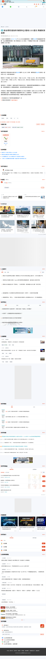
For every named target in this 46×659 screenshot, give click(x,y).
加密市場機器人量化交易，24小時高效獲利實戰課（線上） (17, 416)
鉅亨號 (15, 650)
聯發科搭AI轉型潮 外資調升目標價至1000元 (10, 154)
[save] (35, 7)
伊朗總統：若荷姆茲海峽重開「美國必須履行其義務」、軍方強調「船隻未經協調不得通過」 (7, 230)
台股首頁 (38, 124)
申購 (44, 476)
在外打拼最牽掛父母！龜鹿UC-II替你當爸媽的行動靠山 (39, 230)
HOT (6, 411)
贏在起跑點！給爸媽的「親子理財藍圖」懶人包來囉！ (11, 122)
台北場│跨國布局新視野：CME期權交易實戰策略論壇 (17, 411)
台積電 (5, 546)
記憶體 (5, 543)
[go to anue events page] (40, 4)
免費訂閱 (42, 634)
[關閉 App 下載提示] (1, 1)
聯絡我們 (37, 650)
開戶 (44, 491)
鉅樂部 (19, 650)
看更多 (43, 166)
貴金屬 (6, 492)
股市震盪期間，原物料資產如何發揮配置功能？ (7, 216)
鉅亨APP (11, 650)
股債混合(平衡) (7, 477)
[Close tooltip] (43, 10)
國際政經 (7, 356)
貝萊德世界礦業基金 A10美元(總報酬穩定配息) (10, 485)
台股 (3, 26)
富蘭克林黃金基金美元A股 (6, 490)
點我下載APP (14, 100)
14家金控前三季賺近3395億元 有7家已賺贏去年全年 (10, 197)
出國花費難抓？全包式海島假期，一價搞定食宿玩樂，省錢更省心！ (38, 216)
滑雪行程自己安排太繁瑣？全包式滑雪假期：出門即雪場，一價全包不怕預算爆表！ (22, 230)
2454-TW (13, 39)
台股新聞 (6, 26)
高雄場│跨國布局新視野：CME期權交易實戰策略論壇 (17, 422)
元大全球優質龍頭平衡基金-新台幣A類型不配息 (10, 475)
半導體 (5, 550)
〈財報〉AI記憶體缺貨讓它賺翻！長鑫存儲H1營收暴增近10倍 (14, 158)
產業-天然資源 (7, 487)
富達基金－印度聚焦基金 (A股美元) (8, 480)
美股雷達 (7, 339)
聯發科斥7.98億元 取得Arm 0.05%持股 (9, 152)
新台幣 (35, 39)
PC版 (8, 650)
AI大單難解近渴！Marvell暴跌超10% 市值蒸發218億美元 (13, 156)
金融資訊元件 (32, 650)
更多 (43, 272)
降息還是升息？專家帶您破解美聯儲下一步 (12, 98)
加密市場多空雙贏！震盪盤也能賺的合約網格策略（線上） (17, 427)
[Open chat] (43, 6)
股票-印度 (6, 482)
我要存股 (42, 124)
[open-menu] (1, 4)
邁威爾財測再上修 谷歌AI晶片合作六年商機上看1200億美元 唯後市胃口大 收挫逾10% (23, 216)
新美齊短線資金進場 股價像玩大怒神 (32, 196)
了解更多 (42, 131)
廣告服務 (27, 650)
